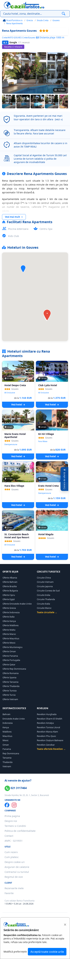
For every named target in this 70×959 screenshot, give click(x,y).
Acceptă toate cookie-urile (47, 952)
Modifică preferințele (15, 951)
